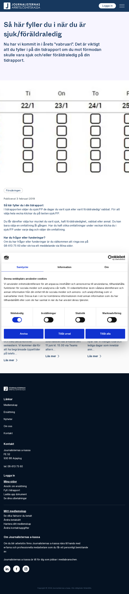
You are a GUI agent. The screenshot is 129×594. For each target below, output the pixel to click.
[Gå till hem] (22, 6)
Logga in (107, 5)
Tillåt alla (105, 333)
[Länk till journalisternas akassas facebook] (16, 569)
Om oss (8, 426)
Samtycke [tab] (22, 267)
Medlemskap (10, 405)
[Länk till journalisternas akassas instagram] (26, 569)
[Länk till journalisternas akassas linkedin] (7, 569)
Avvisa (24, 333)
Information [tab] (64, 267)
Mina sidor (10, 481)
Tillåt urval (64, 333)
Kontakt (8, 433)
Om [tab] (106, 267)
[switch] (48, 319)
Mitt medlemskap (15, 511)
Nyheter (8, 419)
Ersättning (9, 412)
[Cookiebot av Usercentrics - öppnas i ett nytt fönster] (110, 257)
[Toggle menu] (122, 6)
